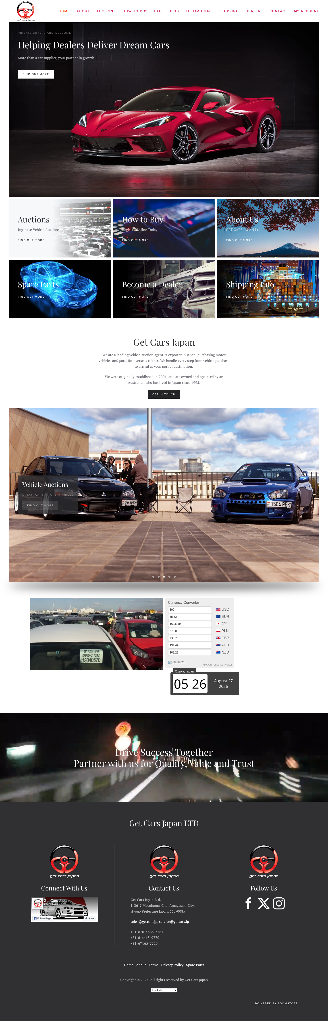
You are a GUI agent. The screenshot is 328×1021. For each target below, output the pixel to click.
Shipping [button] (229, 11)
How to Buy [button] (134, 11)
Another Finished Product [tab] (169, 577)
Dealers (254, 11)
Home (64, 11)
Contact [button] (278, 11)
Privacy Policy (172, 964)
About (83, 11)
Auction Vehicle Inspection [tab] (175, 577)
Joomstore (288, 1003)
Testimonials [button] (200, 11)
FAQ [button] (158, 11)
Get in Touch (164, 394)
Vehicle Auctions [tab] (164, 577)
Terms (153, 964)
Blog (174, 11)
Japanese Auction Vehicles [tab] (153, 577)
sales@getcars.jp (144, 921)
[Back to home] (25, 11)
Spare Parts (195, 964)
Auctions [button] (106, 11)
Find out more (31, 239)
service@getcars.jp (174, 921)
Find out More (36, 74)
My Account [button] (306, 11)
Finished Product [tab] (159, 577)
